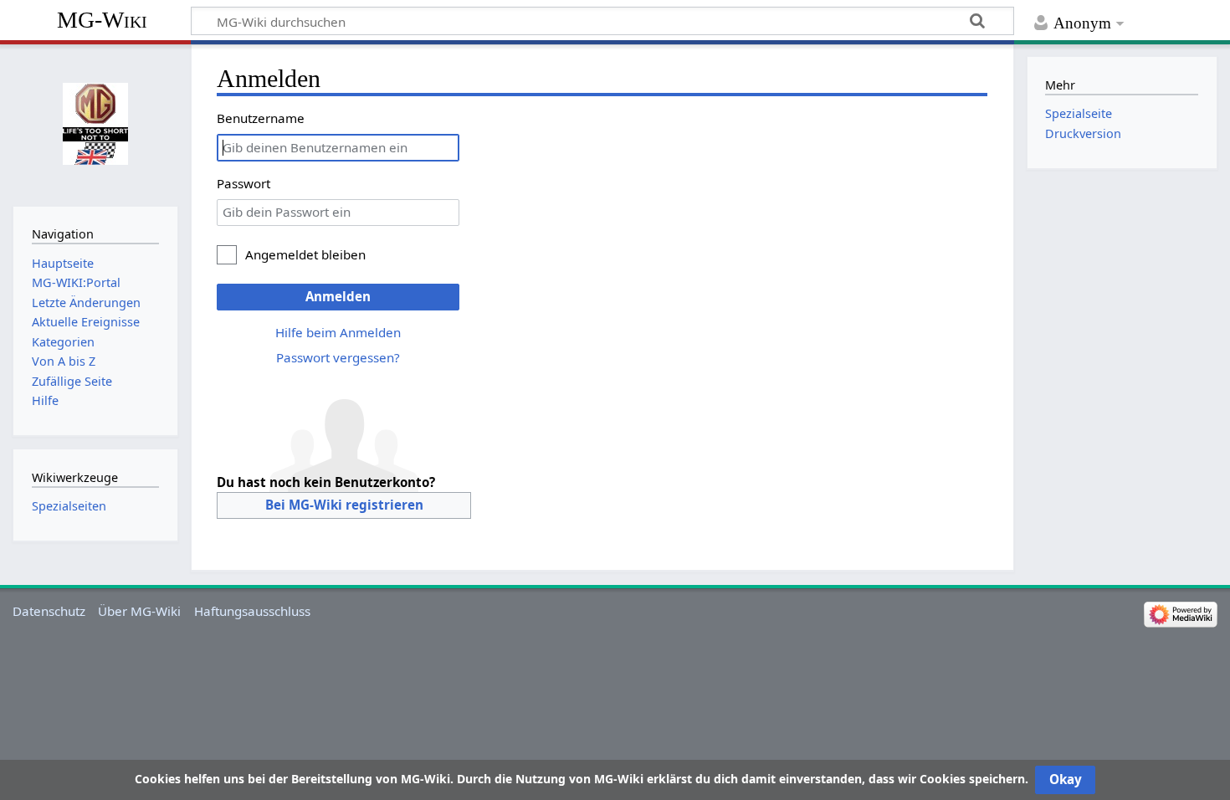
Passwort (243, 183)
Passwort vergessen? (338, 357)
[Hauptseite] (95, 123)
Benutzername (261, 118)
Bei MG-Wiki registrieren (344, 504)
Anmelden (338, 296)
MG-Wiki (102, 20)
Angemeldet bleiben (305, 254)
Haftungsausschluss (252, 611)
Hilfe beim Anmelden (338, 332)
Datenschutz (49, 611)
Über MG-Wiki (139, 611)
